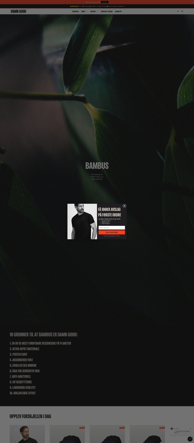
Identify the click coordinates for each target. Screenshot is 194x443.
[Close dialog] (124, 205)
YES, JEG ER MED (112, 232)
